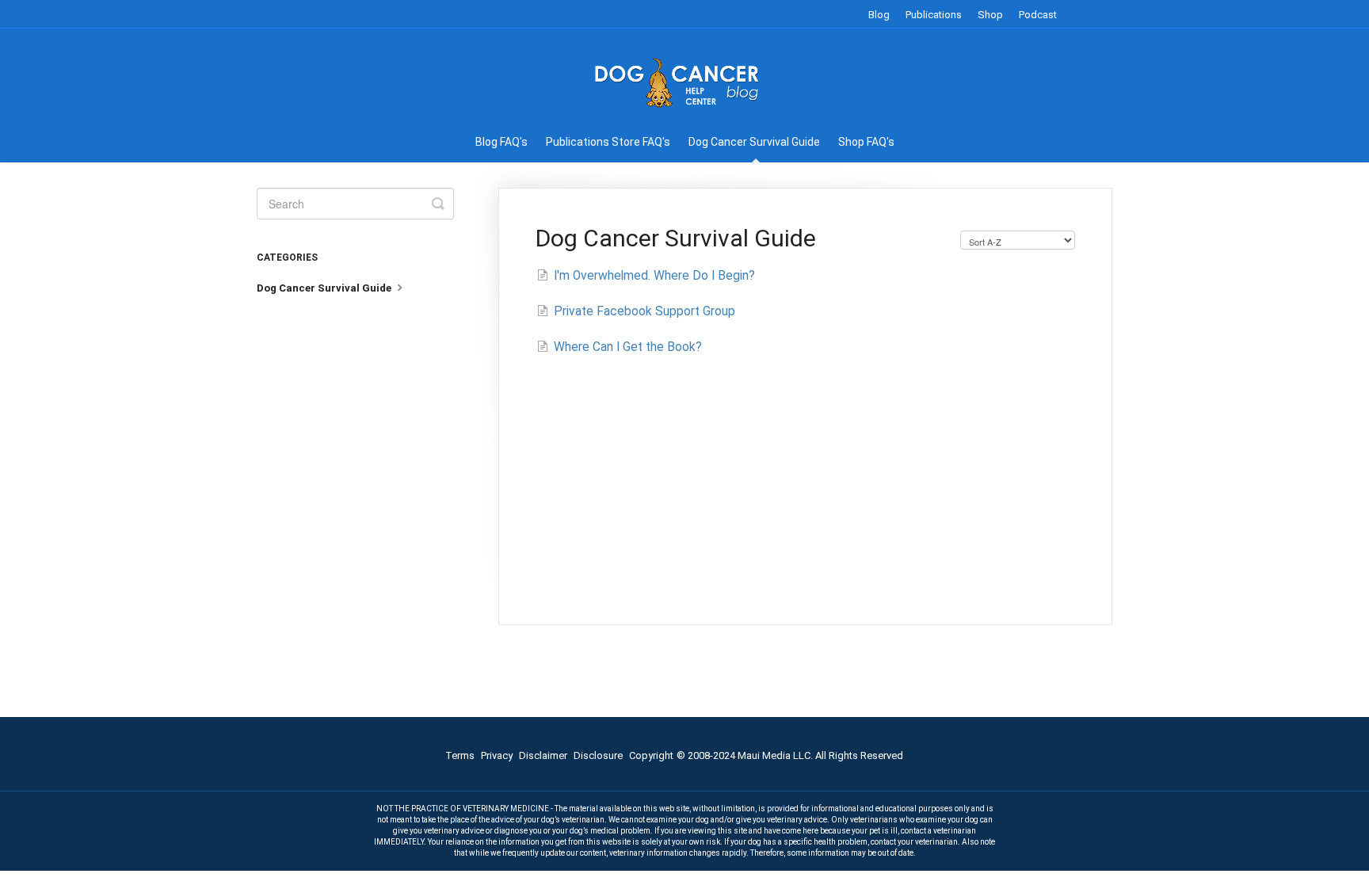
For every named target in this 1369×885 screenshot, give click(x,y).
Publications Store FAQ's (608, 141)
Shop (990, 15)
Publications (934, 15)
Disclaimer (543, 755)
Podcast (1038, 15)
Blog (879, 15)
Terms (460, 755)
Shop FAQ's (866, 141)
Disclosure (598, 755)
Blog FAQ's (501, 141)
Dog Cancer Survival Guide (754, 141)
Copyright (651, 755)
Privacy (497, 755)
